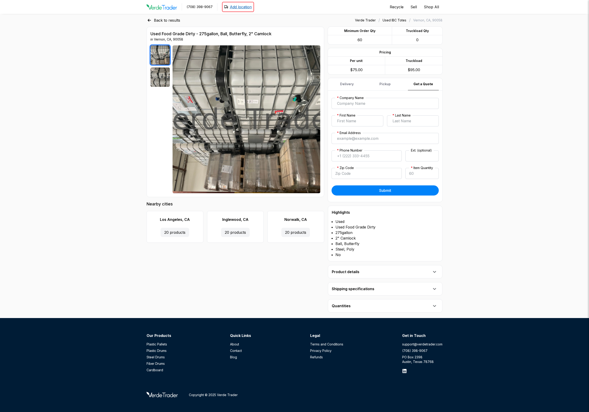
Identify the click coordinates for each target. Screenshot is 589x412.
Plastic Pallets (157, 344)
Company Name (350, 98)
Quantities (341, 306)
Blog (233, 357)
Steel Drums (156, 357)
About (234, 344)
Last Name (402, 115)
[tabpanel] (385, 146)
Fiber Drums (156, 363)
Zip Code (345, 168)
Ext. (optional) (421, 150)
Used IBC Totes (394, 20)
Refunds (316, 357)
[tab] (347, 84)
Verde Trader (365, 20)
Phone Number (349, 150)
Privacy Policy (321, 351)
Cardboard (155, 370)
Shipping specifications (353, 288)
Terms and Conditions (326, 344)
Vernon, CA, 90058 (427, 20)
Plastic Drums (157, 351)
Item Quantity (422, 168)
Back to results (167, 20)
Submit (385, 190)
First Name (346, 115)
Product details (345, 271)
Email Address (349, 133)
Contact (236, 351)
